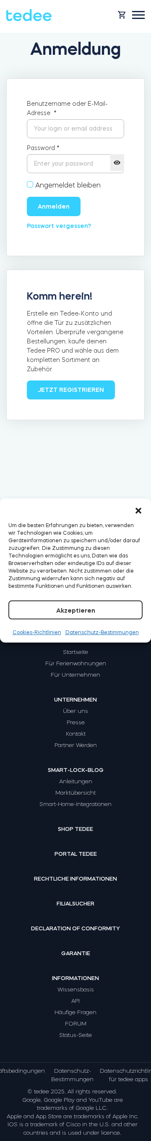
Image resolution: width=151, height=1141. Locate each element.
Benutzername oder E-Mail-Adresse (67, 108)
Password (43, 148)
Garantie (75, 953)
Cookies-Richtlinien (37, 632)
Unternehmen (75, 699)
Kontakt (76, 734)
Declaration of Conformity (75, 928)
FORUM (75, 1023)
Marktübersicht (75, 792)
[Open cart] (122, 14)
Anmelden (54, 206)
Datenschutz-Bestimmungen (102, 632)
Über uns (75, 711)
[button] (138, 509)
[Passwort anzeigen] (117, 162)
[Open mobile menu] (138, 15)
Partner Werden (76, 745)
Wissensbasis (75, 989)
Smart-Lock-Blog (76, 770)
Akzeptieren (75, 610)
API (75, 1001)
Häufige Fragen (75, 1012)
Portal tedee (76, 854)
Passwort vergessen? (59, 226)
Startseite (75, 652)
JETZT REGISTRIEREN (71, 390)
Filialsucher (75, 903)
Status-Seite (75, 1035)
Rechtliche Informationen (75, 878)
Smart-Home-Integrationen (75, 804)
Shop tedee (75, 829)
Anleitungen (75, 781)
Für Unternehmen (75, 675)
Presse (76, 722)
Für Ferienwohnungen (75, 663)
